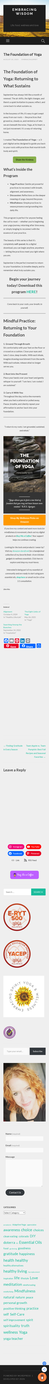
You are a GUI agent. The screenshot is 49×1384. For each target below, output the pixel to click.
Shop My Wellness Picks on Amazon (24, 520)
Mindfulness (24, 1290)
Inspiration (8, 1278)
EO (17, 1243)
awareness (11, 1230)
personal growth (15, 1303)
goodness (24, 1248)
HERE (31, 291)
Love (34, 1278)
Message (10, 1156)
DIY (33, 1236)
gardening (13, 1249)
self (6, 1314)
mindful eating (29, 1285)
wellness (10, 1332)
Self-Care (17, 1314)
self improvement (14, 1320)
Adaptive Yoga (19, 1224)
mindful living (8, 1292)
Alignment (7, 611)
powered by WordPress (17, 1375)
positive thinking (14, 1308)
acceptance (7, 1225)
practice (32, 1308)
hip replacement (34, 1272)
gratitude (10, 1254)
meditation (12, 1284)
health (8, 1260)
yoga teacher (13, 1338)
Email (12, 1145)
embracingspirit (30, 59)
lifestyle (25, 1278)
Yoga (23, 1332)
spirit (29, 1320)
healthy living (15, 1271)
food (5, 1248)
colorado (24, 1236)
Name (13, 1133)
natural (8, 1297)
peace (29, 1297)
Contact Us (15, 1192)
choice (26, 1229)
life (17, 1278)
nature (20, 1297)
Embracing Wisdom (24, 12)
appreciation (31, 1225)
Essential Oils (30, 1242)
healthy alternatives (13, 1265)
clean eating (10, 1236)
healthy (21, 1260)
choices (38, 1230)
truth (25, 1325)
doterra (9, 1242)
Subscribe (37, 1051)
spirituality (11, 1326)
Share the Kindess (24, 160)
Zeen (22, 1379)
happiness (27, 1254)
